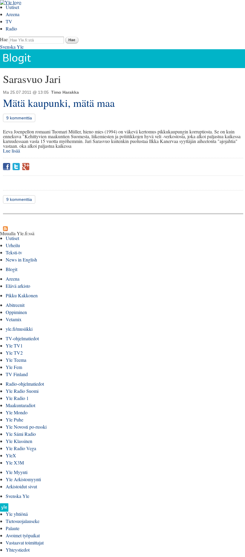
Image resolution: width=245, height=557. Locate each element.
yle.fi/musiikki (19, 329)
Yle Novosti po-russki (26, 427)
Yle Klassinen (19, 441)
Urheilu (13, 245)
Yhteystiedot (18, 550)
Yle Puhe (14, 419)
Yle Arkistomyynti (23, 479)
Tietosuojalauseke (22, 521)
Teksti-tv (14, 252)
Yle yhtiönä (17, 514)
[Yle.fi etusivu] (4, 509)
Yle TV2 (14, 353)
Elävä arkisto (18, 286)
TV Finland (17, 374)
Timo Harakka (65, 92)
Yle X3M (15, 462)
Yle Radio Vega (21, 448)
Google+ (25, 166)
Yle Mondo (16, 412)
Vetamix (14, 319)
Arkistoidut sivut (21, 486)
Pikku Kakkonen (22, 295)
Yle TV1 (14, 345)
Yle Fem (14, 367)
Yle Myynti (16, 472)
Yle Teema (16, 360)
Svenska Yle (12, 47)
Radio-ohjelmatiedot (25, 384)
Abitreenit (15, 305)
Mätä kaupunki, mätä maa (59, 103)
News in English (21, 259)
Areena (12, 14)
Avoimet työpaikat (23, 535)
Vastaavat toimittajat (25, 542)
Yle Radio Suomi (22, 391)
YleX (11, 455)
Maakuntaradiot (20, 405)
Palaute (12, 528)
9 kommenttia (19, 118)
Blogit (11, 269)
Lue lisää (11, 150)
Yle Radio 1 (17, 398)
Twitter (16, 166)
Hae (4, 39)
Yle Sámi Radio (21, 434)
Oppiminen (16, 312)
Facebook (6, 166)
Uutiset (12, 7)
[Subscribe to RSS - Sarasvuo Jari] (5, 228)
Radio (11, 28)
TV (9, 21)
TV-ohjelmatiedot (22, 338)
